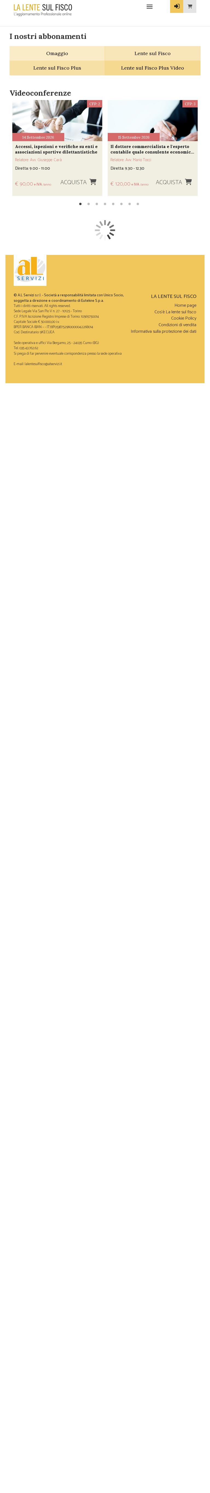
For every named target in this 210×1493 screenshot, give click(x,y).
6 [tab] (121, 204)
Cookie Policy (183, 318)
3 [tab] (97, 204)
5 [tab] (113, 204)
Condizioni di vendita (177, 325)
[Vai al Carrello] (189, 6)
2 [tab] (88, 204)
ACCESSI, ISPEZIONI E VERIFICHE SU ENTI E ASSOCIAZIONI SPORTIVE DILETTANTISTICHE (56, 149)
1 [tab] (80, 204)
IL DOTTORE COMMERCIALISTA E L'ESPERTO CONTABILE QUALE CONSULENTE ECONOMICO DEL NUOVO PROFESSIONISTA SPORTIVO (151, 149)
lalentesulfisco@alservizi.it (43, 364)
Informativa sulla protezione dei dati (163, 331)
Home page (185, 305)
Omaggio (57, 53)
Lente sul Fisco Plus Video (152, 68)
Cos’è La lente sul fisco (175, 312)
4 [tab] (105, 204)
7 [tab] (129, 204)
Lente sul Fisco (153, 53)
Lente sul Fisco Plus (57, 68)
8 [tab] (138, 204)
